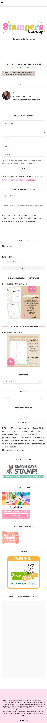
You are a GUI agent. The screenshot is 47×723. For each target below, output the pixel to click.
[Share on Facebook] (23, 84)
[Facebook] (35, 3)
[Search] (45, 3)
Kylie (20, 67)
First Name (7, 246)
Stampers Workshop (23, 408)
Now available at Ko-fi (12, 332)
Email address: (8, 257)
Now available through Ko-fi (14, 284)
